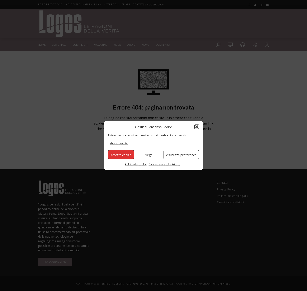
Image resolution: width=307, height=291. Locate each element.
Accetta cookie (120, 154)
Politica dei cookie (136, 164)
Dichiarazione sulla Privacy (164, 164)
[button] (197, 127)
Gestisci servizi (119, 143)
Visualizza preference (181, 154)
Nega (148, 154)
